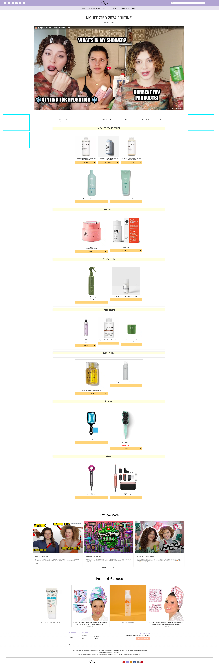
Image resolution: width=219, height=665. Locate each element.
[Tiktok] (24, 3)
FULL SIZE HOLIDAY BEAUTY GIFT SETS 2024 (147, 556)
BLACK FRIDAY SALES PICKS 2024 (93, 556)
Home (83, 8)
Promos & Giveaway (124, 8)
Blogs (104, 8)
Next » (114, 567)
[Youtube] (5, 3)
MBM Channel (113, 8)
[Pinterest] (16, 3)
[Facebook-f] (20, 3)
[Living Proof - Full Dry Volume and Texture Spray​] (126, 370)
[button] (85, 162)
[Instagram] (9, 3)
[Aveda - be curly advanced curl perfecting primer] (91, 281)
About (133, 8)
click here (107, 652)
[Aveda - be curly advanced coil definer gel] (131, 327)
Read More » (37, 563)
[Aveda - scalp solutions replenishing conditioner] (126, 183)
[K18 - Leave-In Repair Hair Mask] (126, 230)
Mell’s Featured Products (94, 8)
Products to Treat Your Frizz (41, 556)
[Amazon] (12, 3)
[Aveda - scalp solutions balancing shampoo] (91, 183)
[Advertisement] (16, 122)
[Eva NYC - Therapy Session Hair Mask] (91, 231)
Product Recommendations (109, 22)
